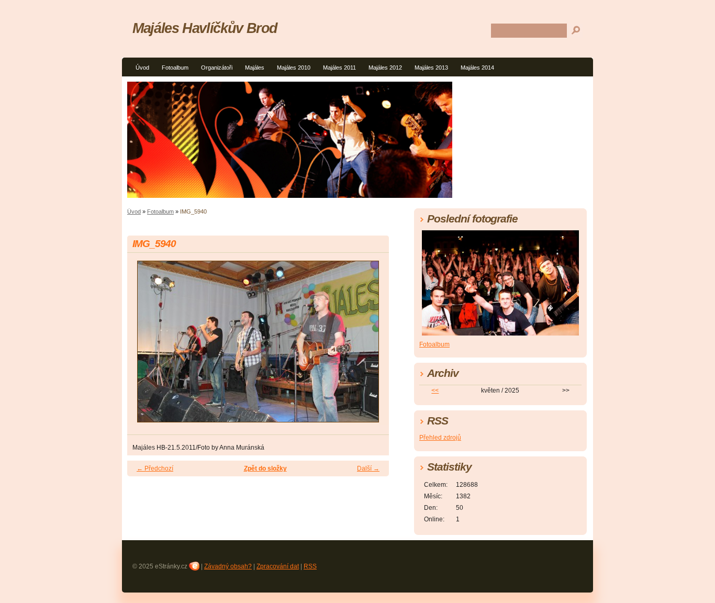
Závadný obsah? (228, 566)
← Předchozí (155, 468)
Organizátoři (216, 67)
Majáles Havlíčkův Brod (204, 28)
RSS (310, 566)
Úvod (142, 67)
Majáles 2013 (431, 67)
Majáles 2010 (293, 67)
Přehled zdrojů (440, 437)
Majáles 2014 (477, 67)
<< (435, 390)
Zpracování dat (277, 566)
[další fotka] (372, 346)
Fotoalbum (175, 67)
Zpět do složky (265, 468)
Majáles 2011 (339, 67)
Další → (368, 468)
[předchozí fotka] (144, 346)
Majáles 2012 (385, 67)
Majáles (254, 67)
